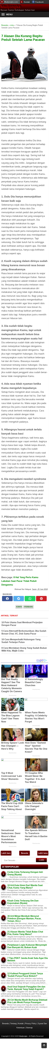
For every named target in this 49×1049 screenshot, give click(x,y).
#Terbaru (28, 607)
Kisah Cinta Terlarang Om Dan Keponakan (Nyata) (23, 901)
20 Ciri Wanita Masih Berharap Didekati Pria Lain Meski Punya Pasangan (27, 1001)
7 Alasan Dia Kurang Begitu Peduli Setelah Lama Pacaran (23, 37)
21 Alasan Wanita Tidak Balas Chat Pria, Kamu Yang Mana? (25, 933)
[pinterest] (41, 598)
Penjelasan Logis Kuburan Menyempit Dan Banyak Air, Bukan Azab (27, 946)
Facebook (39, 2)
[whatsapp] (30, 598)
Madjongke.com (11, 2)
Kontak (27, 2)
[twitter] (18, 598)
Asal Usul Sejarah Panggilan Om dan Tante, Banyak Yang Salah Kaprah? (26, 988)
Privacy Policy (30, 1023)
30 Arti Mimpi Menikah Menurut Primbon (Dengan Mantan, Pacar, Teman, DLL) (24, 918)
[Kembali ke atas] (44, 1046)
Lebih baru (6, 853)
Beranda (24, 853)
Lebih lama (43, 853)
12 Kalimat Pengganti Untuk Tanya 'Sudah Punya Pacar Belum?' (25, 974)
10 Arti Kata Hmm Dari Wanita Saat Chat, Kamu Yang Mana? (25, 886)
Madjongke (11, 7)
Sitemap (29, 1028)
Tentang (13, 1023)
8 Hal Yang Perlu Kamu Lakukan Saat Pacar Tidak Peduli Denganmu (19, 581)
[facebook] (7, 598)
